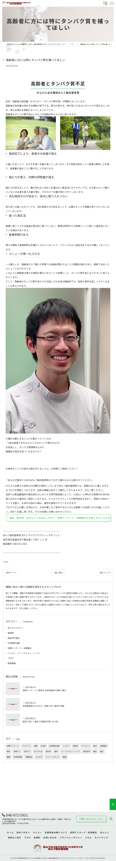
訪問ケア (17, 751)
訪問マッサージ (13, 746)
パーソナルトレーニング (70, 751)
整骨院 (11, 632)
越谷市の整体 (14, 638)
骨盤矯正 (28, 757)
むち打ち (39, 757)
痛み (102, 751)
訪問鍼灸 (103, 746)
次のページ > (105, 572)
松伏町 (43, 746)
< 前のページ (11, 572)
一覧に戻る (58, 572)
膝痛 (64, 757)
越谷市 (48, 751)
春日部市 (86, 751)
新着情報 (12, 663)
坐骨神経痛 (18, 757)
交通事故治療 (14, 643)
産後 (8, 751)
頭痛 (35, 746)
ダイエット (85, 746)
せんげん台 (38, 751)
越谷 (95, 746)
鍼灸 (95, 751)
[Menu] (111, 3)
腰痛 (8, 757)
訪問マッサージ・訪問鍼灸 (20, 648)
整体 (56, 751)
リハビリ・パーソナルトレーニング (23, 653)
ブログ (5, 561)
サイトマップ (101, 837)
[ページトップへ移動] (111, 819)
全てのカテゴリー (16, 627)
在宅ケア (27, 751)
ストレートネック (52, 757)
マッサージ (26, 746)
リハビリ (66, 746)
